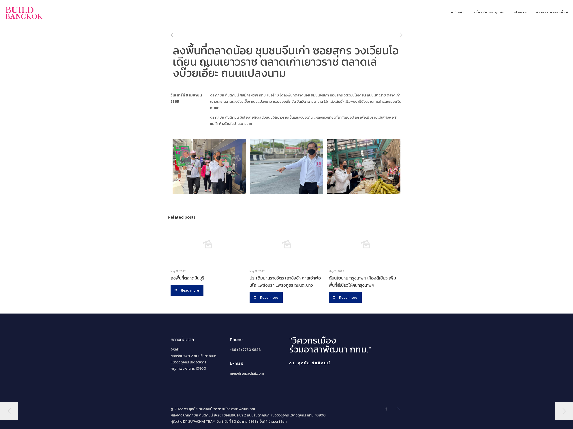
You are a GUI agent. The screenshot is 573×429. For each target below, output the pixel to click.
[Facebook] (386, 409)
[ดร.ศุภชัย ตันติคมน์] (24, 12)
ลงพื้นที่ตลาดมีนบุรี (187, 278)
